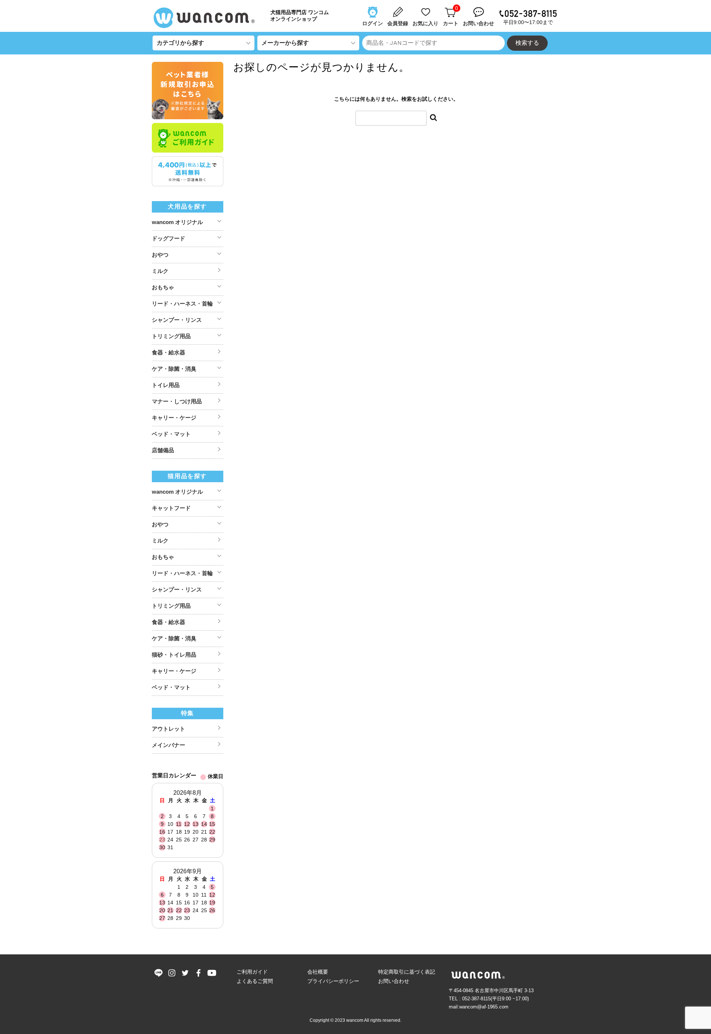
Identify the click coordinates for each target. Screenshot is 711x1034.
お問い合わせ (393, 981)
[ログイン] (373, 8)
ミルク (160, 271)
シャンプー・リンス (177, 320)
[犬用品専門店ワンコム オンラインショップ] (207, 18)
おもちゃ (163, 287)
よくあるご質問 (255, 981)
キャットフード (171, 508)
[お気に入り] (426, 8)
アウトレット (168, 729)
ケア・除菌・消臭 (174, 369)
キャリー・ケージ (174, 417)
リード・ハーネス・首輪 (182, 303)
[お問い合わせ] (479, 8)
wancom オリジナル (177, 222)
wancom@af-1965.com (483, 1007)
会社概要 (317, 972)
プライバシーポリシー (333, 981)
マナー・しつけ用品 (177, 401)
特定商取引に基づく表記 (406, 972)
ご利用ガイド (252, 972)
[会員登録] (398, 8)
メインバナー (168, 745)
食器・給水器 (168, 352)
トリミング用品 (171, 336)
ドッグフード (168, 238)
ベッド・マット (171, 434)
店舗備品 (163, 450)
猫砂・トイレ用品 (174, 654)
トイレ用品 (166, 385)
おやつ (160, 254)
